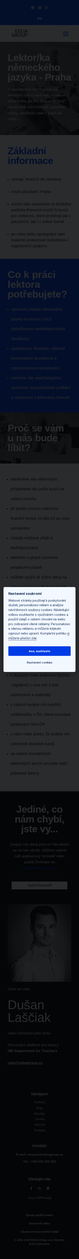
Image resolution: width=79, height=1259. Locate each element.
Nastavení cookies (39, 662)
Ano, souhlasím (39, 651)
